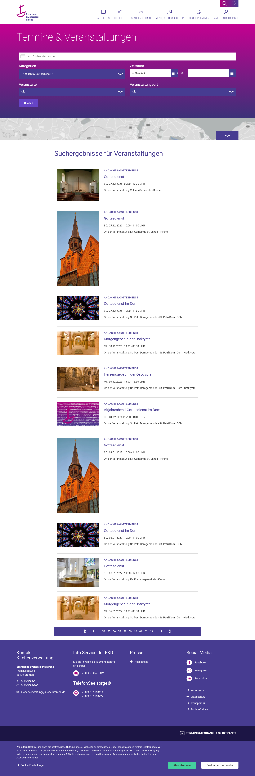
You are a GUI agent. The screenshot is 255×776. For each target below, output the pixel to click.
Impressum (197, 690)
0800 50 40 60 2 (94, 673)
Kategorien (27, 66)
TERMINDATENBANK (200, 733)
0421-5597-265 (29, 685)
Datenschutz (198, 696)
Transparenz (198, 703)
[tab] (227, 135)
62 (146, 631)
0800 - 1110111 (94, 692)
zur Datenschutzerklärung (52, 754)
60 (135, 631)
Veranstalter (28, 85)
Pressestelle (141, 661)
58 (124, 631)
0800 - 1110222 (94, 696)
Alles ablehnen (182, 765)
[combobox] (72, 74)
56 (114, 631)
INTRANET (229, 733)
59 (130, 631)
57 (119, 631)
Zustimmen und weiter (220, 765)
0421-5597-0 (28, 681)
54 (103, 631)
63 (151, 631)
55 (108, 631)
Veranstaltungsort (144, 85)
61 (140, 631)
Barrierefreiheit (199, 709)
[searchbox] (57, 73)
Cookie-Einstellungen (33, 765)
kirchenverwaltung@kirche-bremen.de (43, 692)
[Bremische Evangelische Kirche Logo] (28, 12)
